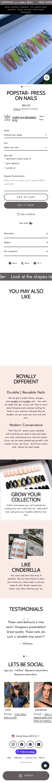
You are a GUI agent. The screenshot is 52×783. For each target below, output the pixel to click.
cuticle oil (10, 167)
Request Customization (14, 176)
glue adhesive (12, 163)
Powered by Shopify (26, 762)
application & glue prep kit (18, 158)
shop (9, 757)
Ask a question (10, 251)
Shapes (7, 242)
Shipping (16, 108)
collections (18, 757)
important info (30, 757)
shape (6, 130)
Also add (8, 155)
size (6, 142)
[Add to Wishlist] (7, 308)
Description (9, 233)
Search (42, 757)
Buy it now (26, 205)
